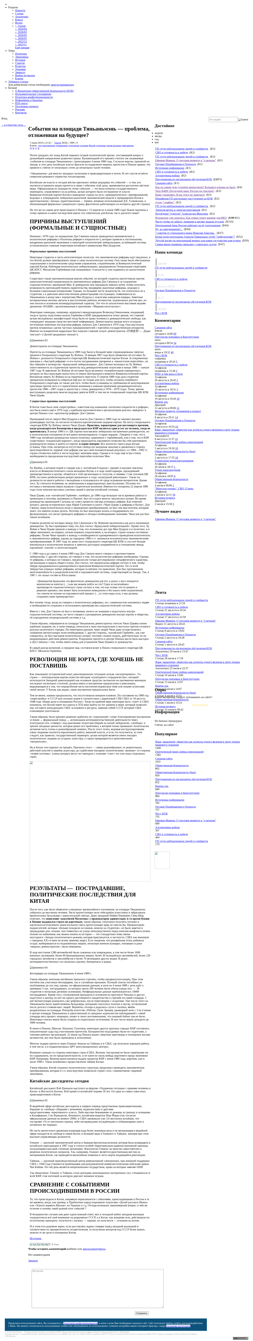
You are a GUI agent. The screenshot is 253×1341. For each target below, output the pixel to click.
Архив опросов (200, 704)
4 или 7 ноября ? (165, 202)
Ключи (19, 78)
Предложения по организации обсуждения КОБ (183, 179)
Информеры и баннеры (29, 100)
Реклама (20, 109)
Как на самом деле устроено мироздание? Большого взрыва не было (195, 187)
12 (178, 408)
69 (174, 333)
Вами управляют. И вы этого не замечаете (180, 194)
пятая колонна (114, 145)
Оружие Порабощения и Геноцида (175, 164)
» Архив (20, 25)
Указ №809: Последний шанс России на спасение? (184, 191)
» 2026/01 (21, 38)
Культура (20, 66)
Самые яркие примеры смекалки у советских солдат (186, 244)
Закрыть (33, 1260)
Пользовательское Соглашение (33, 94)
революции (128, 145)
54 (174, 343)
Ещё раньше (22, 47)
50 (173, 494)
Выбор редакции (25, 75)
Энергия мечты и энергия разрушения (177, 209)
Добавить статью (18, 81)
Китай (92, 145)
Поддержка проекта (26, 106)
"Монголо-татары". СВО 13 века (174, 488)
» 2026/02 (21, 35)
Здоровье (20, 69)
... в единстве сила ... (13, 124)
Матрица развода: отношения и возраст (178, 411)
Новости (20, 10)
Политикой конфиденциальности (80, 1323)
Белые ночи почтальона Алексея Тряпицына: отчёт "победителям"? (195, 236)
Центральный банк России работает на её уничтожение (188, 225)
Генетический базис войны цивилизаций (179, 442)
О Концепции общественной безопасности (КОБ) (44, 90)
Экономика (21, 56)
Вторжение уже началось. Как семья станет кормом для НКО (191, 217)
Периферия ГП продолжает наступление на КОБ (184, 198)
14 (176, 417)
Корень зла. (161, 401)
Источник (35, 1238)
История (20, 59)
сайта (89, 1332)
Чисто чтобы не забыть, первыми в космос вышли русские (189, 221)
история (84, 145)
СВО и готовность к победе (171, 152)
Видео (19, 22)
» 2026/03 (21, 32)
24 (176, 426)
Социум (20, 63)
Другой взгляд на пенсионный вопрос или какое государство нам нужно (198, 240)
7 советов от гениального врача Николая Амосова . (185, 232)
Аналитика (21, 16)
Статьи (19, 13)
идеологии (74, 145)
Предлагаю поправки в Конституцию (177, 336)
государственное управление (53, 145)
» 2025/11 (21, 44)
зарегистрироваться (62, 84)
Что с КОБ (161, 313)
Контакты (21, 112)
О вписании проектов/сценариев (174, 460)
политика (101, 145)
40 (172, 352)
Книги (19, 19)
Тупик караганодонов (167, 469)
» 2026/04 (21, 29)
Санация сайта (163, 183)
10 (178, 398)
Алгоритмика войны (167, 175)
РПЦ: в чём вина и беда (169, 374)
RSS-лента (21, 103)
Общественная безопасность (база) (175, 451)
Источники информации (169, 167)
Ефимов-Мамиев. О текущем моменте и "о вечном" (185, 160)
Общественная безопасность (171, 479)
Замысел (20, 72)
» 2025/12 (21, 41)
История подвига (165, 497)
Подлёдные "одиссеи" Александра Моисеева (181, 213)
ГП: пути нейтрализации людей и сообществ (182, 148)
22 (176, 439)
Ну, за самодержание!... (168, 229)
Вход (4, 118)
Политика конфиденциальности (34, 97)
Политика (21, 53)
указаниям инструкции (178, 1326)
